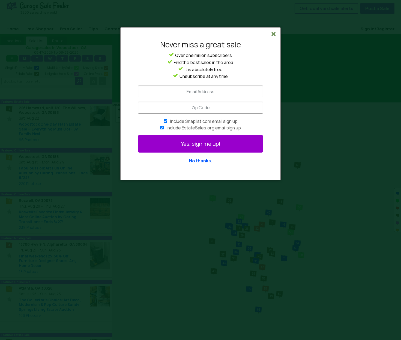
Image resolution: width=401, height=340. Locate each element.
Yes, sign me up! (200, 143)
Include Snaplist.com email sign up (204, 121)
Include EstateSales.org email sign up (204, 128)
